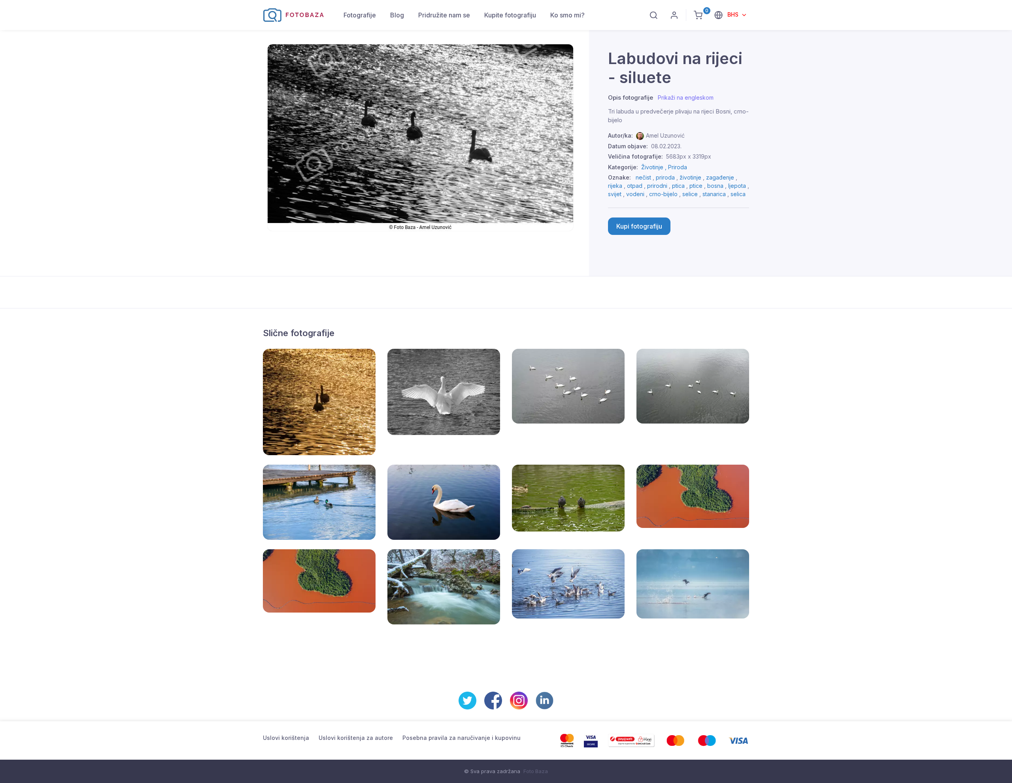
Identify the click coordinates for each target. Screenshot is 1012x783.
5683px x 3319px (688, 156)
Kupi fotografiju (639, 226)
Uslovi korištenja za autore (356, 737)
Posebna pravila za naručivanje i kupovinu (461, 737)
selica (738, 194)
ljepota (737, 185)
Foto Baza (535, 771)
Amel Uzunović (665, 135)
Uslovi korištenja (286, 737)
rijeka (615, 185)
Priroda (677, 167)
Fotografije (360, 15)
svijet (614, 194)
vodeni (635, 194)
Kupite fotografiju (510, 15)
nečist (643, 177)
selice (690, 194)
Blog (397, 15)
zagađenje (720, 177)
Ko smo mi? (567, 15)
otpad (634, 185)
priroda (665, 177)
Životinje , (654, 167)
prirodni (657, 185)
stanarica (714, 194)
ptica (678, 185)
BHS (733, 14)
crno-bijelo (663, 194)
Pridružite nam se (444, 15)
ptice (695, 185)
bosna (715, 185)
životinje (690, 177)
